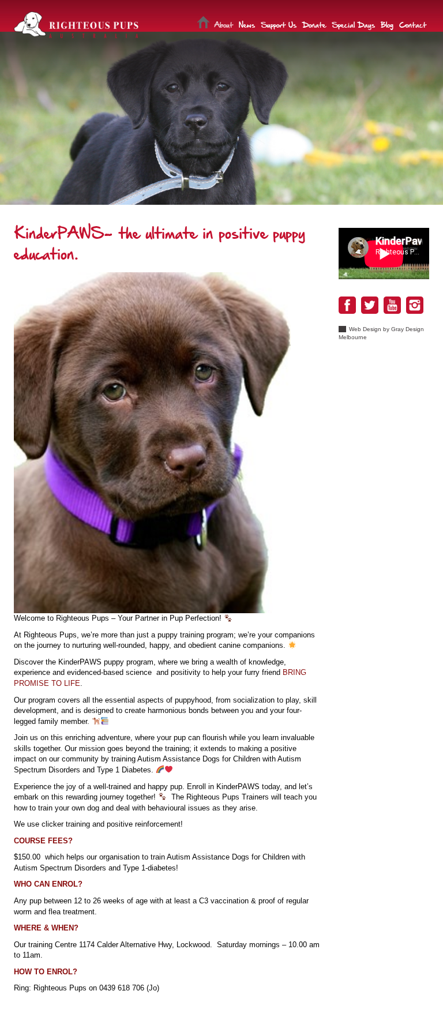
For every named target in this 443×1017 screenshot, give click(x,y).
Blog (387, 24)
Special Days (353, 24)
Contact (412, 24)
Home (203, 24)
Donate (314, 24)
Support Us (278, 24)
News (247, 24)
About (223, 24)
